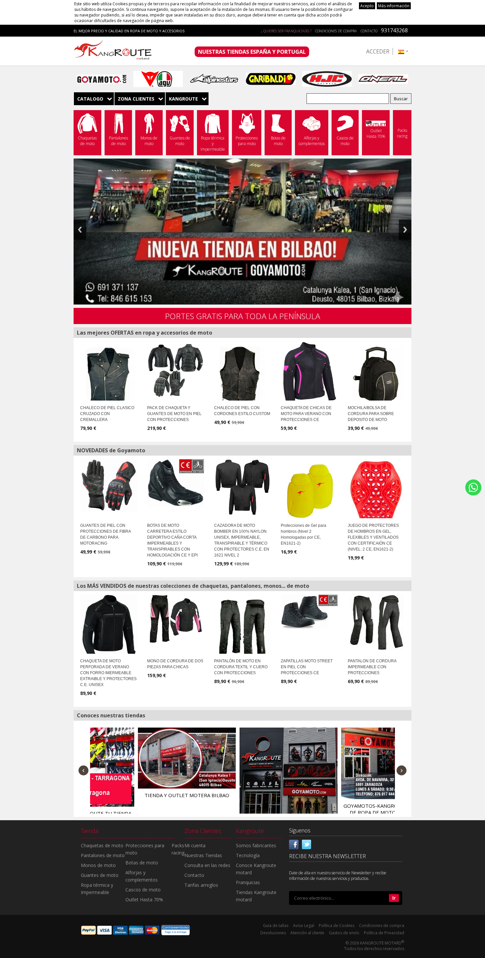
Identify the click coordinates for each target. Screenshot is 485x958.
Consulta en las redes (207, 865)
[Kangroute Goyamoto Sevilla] (241, 776)
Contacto (369, 30)
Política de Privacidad (384, 933)
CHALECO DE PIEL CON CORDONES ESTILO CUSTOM (242, 410)
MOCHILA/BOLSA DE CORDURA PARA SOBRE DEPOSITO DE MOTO (371, 413)
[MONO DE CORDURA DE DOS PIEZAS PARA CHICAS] (175, 619)
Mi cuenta (195, 845)
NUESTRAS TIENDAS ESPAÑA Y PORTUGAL (252, 51)
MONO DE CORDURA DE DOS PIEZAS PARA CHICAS (175, 664)
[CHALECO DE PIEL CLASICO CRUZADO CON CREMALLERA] (108, 378)
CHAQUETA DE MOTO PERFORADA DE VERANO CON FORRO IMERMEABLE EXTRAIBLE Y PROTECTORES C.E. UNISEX (108, 673)
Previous (80, 230)
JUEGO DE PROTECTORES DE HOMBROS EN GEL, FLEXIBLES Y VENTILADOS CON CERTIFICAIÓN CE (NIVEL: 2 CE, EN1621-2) (373, 537)
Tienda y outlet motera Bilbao (139, 795)
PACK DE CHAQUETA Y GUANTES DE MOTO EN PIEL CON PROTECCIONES (174, 413)
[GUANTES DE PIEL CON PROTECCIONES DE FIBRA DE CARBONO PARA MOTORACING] (109, 485)
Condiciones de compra (336, 30)
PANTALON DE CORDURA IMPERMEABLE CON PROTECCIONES (372, 667)
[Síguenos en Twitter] (306, 844)
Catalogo (90, 99)
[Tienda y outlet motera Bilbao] (139, 758)
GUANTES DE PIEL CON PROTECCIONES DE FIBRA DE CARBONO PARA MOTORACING (105, 534)
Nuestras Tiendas (203, 855)
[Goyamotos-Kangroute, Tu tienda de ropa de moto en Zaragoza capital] (343, 763)
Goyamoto (115, 51)
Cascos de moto (143, 889)
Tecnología (248, 855)
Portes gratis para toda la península (242, 316)
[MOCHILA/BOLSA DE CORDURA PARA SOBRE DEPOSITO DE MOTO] (376, 378)
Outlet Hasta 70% (144, 899)
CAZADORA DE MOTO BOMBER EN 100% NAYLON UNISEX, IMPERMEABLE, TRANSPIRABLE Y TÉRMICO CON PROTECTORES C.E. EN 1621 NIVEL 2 (241, 540)
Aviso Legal (303, 925)
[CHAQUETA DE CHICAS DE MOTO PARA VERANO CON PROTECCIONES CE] (309, 375)
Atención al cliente (307, 933)
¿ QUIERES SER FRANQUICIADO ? (286, 30)
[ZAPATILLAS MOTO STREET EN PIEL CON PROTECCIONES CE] (309, 612)
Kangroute (183, 99)
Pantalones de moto (103, 855)
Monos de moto (98, 865)
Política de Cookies (336, 925)
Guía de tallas (275, 925)
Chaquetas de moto (102, 845)
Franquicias (248, 882)
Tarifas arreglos (201, 885)
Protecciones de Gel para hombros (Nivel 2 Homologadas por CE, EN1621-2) (303, 534)
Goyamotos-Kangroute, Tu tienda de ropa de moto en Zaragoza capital (342, 812)
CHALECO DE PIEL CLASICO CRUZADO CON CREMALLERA (107, 413)
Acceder (377, 51)
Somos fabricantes (256, 845)
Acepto (367, 6)
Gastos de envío (344, 933)
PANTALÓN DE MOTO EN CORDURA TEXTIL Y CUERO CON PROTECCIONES (241, 667)
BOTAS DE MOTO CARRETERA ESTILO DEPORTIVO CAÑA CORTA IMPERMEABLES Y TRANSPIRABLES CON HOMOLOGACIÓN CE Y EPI (172, 540)
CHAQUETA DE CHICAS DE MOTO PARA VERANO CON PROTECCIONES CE (306, 413)
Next (405, 230)
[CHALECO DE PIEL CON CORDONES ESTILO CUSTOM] (239, 378)
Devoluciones (273, 933)
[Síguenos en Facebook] (294, 844)
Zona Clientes (136, 99)
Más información (393, 6)
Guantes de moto (99, 875)
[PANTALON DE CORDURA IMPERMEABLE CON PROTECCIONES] (376, 622)
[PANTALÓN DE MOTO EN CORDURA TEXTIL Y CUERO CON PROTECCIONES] (242, 628)
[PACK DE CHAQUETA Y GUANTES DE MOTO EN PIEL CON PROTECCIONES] (175, 370)
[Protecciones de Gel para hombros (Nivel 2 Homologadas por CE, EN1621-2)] (309, 491)
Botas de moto (141, 862)
